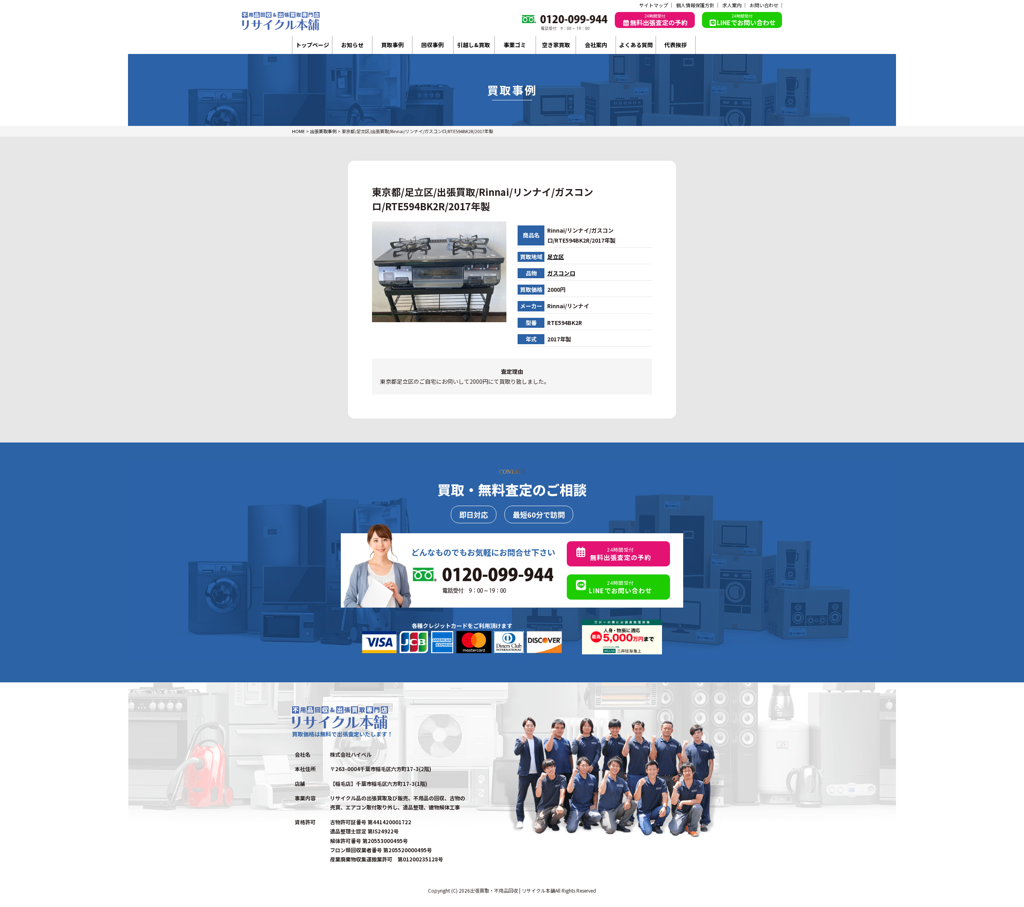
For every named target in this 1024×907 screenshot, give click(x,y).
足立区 (555, 257)
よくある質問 (636, 45)
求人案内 (732, 5)
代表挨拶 (675, 45)
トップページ (312, 45)
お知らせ (352, 45)
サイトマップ (653, 5)
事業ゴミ (515, 45)
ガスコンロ (561, 273)
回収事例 (432, 45)
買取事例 (392, 45)
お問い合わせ (764, 5)
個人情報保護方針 (695, 5)
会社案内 (596, 45)
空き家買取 (556, 45)
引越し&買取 (473, 45)
